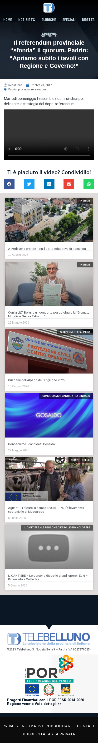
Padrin (12, 89)
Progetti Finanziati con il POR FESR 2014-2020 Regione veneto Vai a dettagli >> (45, 702)
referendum (38, 89)
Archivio (49, 34)
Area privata (61, 734)
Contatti (86, 726)
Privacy (10, 726)
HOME (7, 20)
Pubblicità (34, 734)
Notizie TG (26, 20)
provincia (24, 89)
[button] (9, 184)
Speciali (69, 20)
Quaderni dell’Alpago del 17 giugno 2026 (36, 380)
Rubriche (48, 20)
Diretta (88, 20)
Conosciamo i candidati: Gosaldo (31, 444)
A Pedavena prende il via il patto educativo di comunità (47, 249)
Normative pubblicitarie (48, 726)
